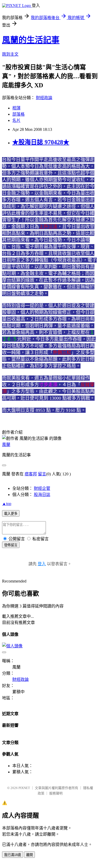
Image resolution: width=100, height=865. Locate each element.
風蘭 (6, 444)
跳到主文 (10, 54)
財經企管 (42, 488)
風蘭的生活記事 (30, 40)
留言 (42, 474)
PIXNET (24, 788)
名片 (16, 120)
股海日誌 (42, 494)
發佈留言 (10, 545)
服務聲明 (56, 793)
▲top (6, 503)
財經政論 (44, 98)
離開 (29, 855)
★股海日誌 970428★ (40, 142)
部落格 (18, 114)
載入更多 (10, 514)
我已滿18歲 (12, 855)
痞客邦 (31, 474)
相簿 (16, 108)
